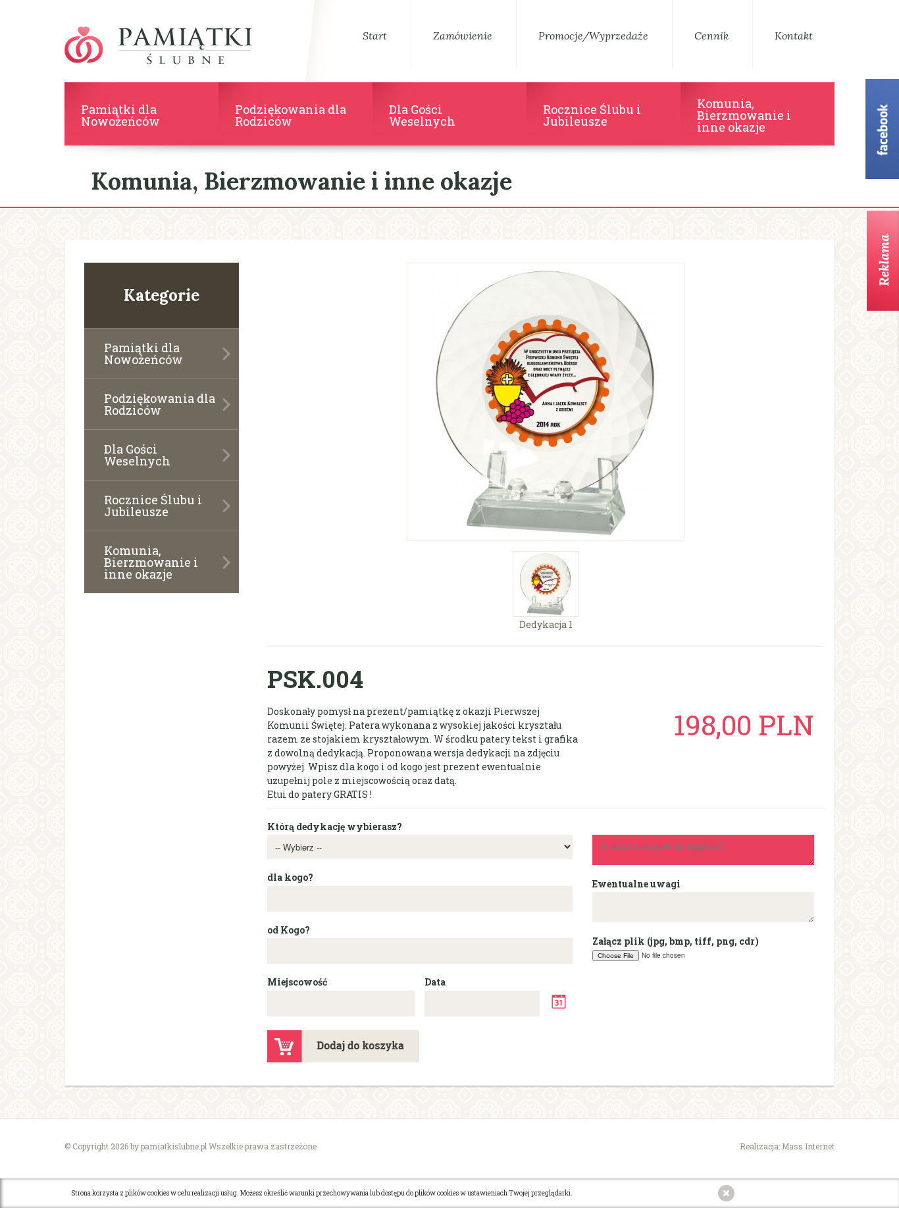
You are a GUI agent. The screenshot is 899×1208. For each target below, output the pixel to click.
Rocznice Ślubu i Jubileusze (153, 505)
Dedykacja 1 (546, 623)
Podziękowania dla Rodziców (159, 404)
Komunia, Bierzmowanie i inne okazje (151, 562)
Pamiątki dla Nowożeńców (143, 353)
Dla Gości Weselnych (137, 455)
